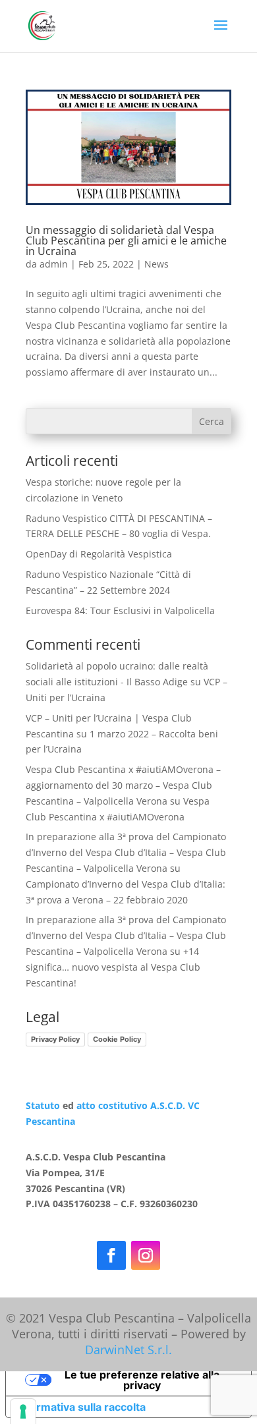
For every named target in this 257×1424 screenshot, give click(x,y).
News (156, 264)
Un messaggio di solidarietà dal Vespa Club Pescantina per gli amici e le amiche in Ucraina (126, 240)
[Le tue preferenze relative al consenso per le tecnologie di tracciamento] (23, 1411)
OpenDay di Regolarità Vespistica (99, 554)
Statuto (43, 1105)
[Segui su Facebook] (111, 1255)
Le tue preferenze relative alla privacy (142, 1380)
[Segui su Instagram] (145, 1255)
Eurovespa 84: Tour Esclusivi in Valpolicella (120, 610)
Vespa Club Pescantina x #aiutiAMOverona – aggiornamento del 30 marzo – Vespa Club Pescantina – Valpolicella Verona (123, 785)
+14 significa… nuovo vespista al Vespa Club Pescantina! (113, 967)
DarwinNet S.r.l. (128, 1349)
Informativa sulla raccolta (81, 1406)
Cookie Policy (117, 1039)
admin (54, 264)
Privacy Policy (55, 1039)
